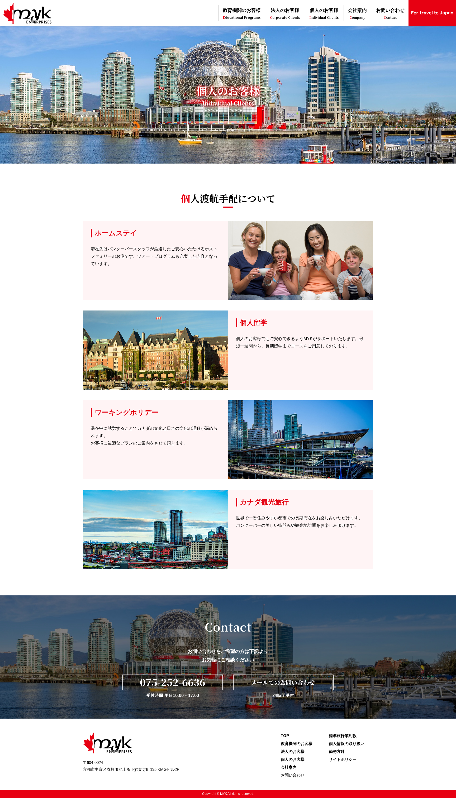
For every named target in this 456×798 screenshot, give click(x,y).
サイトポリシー (343, 759)
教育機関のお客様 (242, 14)
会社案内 (357, 14)
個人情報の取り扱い (346, 743)
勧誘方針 (337, 751)
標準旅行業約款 (343, 735)
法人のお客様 (285, 14)
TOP (285, 735)
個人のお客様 (324, 14)
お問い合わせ (390, 14)
